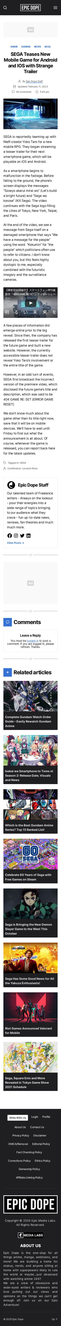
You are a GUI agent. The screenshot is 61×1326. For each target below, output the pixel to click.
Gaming (26, 46)
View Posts (15, 542)
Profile (46, 1116)
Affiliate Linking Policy (29, 1177)
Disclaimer (39, 1135)
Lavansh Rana (29, 468)
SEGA (47, 46)
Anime (14, 46)
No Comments (24, 91)
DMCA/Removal (18, 1144)
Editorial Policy (41, 1144)
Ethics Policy (42, 1160)
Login (34, 1116)
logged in (32, 640)
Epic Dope (17, 1319)
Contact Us (37, 1127)
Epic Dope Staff (34, 81)
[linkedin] (28, 535)
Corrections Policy (19, 1160)
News (37, 46)
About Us (20, 1127)
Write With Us (17, 1117)
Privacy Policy (20, 1135)
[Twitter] (22, 535)
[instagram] (16, 535)
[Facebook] (9, 535)
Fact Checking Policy (29, 1152)
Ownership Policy (29, 1169)
